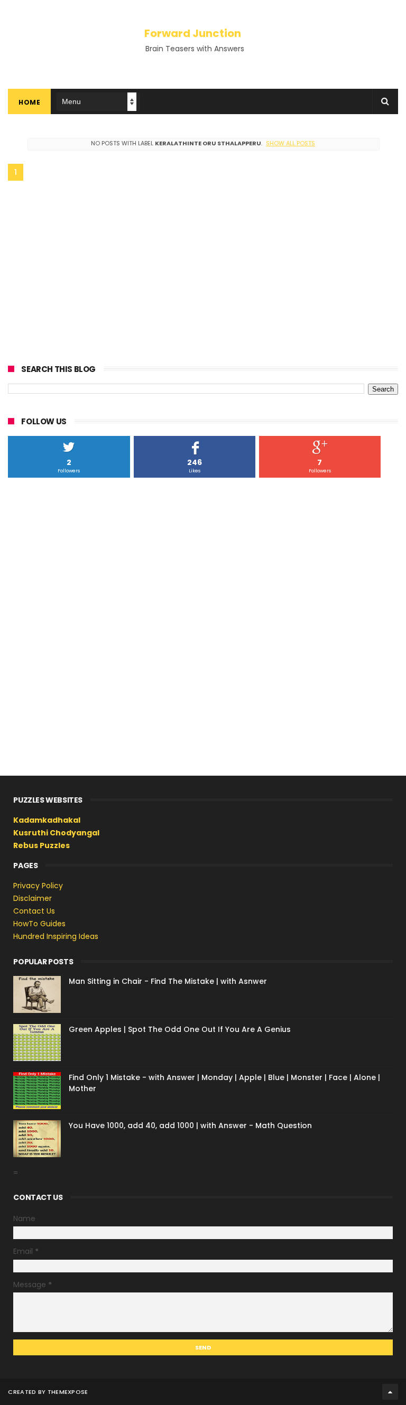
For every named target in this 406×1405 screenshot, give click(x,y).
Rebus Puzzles (41, 845)
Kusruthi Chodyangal (56, 832)
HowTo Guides (39, 923)
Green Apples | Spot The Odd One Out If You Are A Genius (180, 1029)
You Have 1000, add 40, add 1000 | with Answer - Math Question (190, 1125)
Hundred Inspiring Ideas (55, 936)
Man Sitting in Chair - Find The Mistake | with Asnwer (168, 981)
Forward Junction (192, 33)
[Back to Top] (390, 1392)
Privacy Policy (38, 885)
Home (29, 102)
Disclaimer (32, 898)
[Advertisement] (203, 271)
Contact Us (34, 911)
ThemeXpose (68, 1392)
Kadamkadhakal (46, 820)
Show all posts (290, 143)
